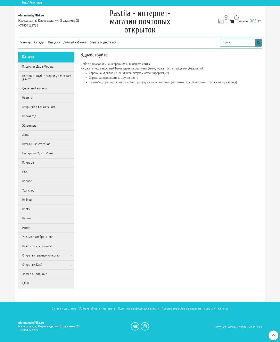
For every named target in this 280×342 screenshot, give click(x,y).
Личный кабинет (75, 42)
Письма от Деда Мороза (37, 67)
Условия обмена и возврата (97, 309)
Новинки (27, 98)
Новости (54, 42)
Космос (27, 181)
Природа (28, 163)
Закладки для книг (34, 274)
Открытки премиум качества (41, 256)
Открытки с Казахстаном (38, 107)
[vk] (135, 326)
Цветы (26, 209)
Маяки (26, 228)
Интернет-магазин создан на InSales (238, 327)
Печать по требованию (37, 246)
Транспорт (29, 191)
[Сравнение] (221, 21)
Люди (26, 135)
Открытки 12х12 (32, 265)
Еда (24, 172)
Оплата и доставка (103, 42)
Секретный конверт (35, 88)
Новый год (29, 116)
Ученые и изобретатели (37, 237)
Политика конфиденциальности (138, 309)
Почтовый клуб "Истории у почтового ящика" (47, 77)
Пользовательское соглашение (181, 309)
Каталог (39, 42)
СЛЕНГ (26, 283)
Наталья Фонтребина (36, 144)
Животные (29, 126)
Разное (26, 218)
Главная (25, 42)
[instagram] (145, 326)
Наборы (27, 200)
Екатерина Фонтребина (37, 153)
